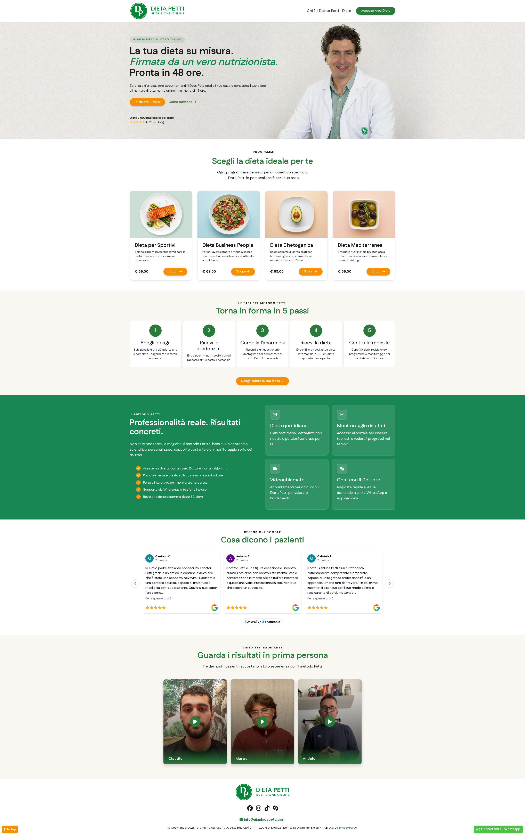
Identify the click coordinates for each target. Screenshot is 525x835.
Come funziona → (182, 102)
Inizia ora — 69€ (147, 102)
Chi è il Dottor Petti (323, 11)
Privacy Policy (347, 828)
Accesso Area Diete (375, 10)
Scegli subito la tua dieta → (262, 381)
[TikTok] (267, 809)
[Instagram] (258, 809)
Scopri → (175, 271)
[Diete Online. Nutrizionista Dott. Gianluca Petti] (157, 11)
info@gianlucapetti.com (264, 819)
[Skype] (275, 809)
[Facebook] (250, 809)
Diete (346, 11)
